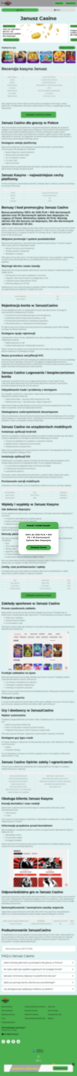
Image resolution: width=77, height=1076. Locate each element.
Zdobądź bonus (38, 547)
